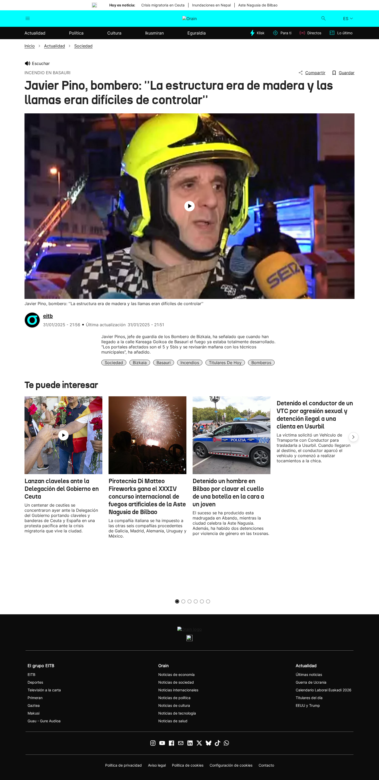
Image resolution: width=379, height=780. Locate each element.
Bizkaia (140, 362)
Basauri (163, 362)
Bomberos (261, 362)
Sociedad (114, 362)
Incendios (189, 362)
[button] (353, 437)
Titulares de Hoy (225, 362)
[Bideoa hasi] (189, 206)
